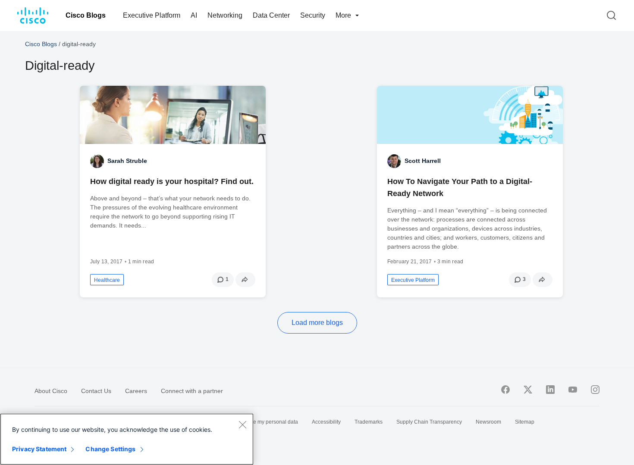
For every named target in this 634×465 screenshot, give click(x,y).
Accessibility (326, 422)
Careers (136, 390)
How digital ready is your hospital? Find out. (172, 181)
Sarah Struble (127, 160)
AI (194, 15)
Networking (224, 15)
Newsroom (488, 422)
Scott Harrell (423, 160)
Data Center (271, 15)
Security (312, 15)
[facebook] (505, 389)
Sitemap (524, 422)
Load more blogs (317, 322)
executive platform (413, 280)
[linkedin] (550, 389)
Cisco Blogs (86, 15)
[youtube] (572, 389)
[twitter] (528, 389)
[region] (127, 439)
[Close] (242, 424)
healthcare (107, 280)
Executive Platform (151, 15)
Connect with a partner (192, 390)
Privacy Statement (39, 449)
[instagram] (595, 389)
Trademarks (369, 422)
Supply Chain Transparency (429, 422)
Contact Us (96, 390)
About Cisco (51, 390)
